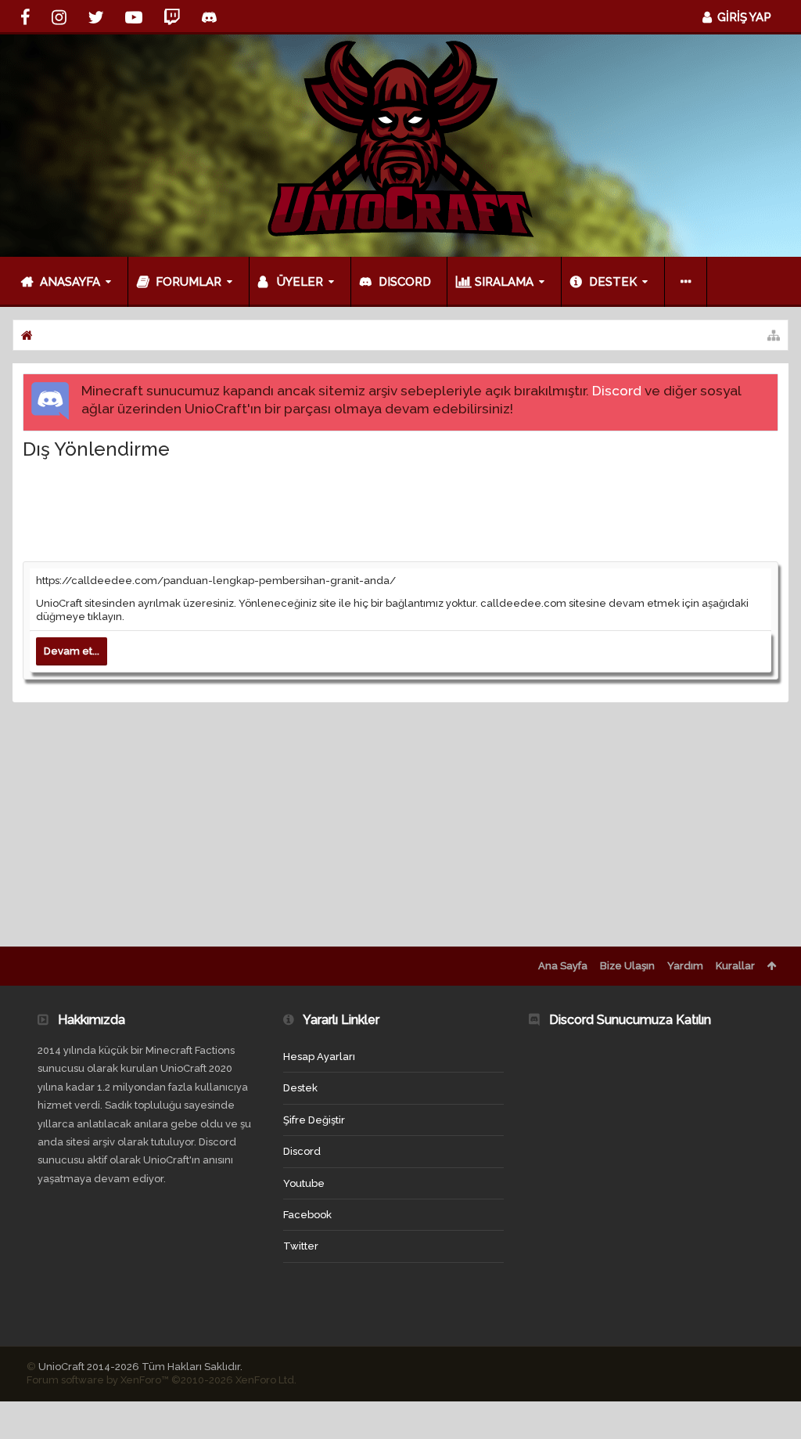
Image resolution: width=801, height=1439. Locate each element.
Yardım (685, 966)
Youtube (304, 1183)
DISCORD (405, 282)
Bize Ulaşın (627, 966)
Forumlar (188, 282)
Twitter (300, 1246)
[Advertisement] (400, 509)
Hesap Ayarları (319, 1056)
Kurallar (735, 966)
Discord (616, 391)
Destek (613, 282)
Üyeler (300, 282)
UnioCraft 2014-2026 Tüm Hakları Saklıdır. (140, 1366)
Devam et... (71, 651)
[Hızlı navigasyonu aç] (774, 335)
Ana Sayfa (562, 966)
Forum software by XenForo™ (161, 1380)
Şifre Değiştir (314, 1120)
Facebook (307, 1215)
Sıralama (504, 282)
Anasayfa (70, 282)
